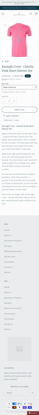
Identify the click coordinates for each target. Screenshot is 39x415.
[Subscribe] (32, 393)
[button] (3, 13)
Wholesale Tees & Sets (12, 251)
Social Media (9, 262)
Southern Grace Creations (16, 411)
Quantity (5, 96)
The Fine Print (9, 256)
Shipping (4, 79)
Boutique (8, 246)
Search (6, 230)
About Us (7, 235)
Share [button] (7, 61)
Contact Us (8, 267)
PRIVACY (7, 272)
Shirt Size (5, 84)
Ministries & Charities (13, 241)
